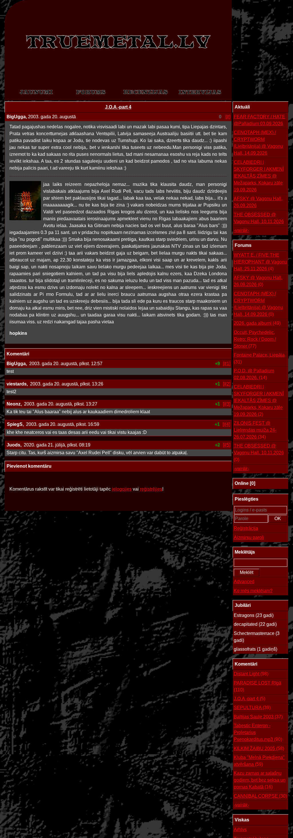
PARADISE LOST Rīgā (257, 686)
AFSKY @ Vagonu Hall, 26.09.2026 (258, 202)
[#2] (226, 383)
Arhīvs (240, 829)
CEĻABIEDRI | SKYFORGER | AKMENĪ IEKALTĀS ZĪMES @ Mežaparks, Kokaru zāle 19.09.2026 (259, 176)
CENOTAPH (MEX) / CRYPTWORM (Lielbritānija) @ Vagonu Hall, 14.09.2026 (258, 143)
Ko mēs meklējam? (253, 590)
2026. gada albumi (257, 323)
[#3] (226, 404)
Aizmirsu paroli (249, 537)
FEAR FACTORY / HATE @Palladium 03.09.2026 (259, 120)
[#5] (226, 444)
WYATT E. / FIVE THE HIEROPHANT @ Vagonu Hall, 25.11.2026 (260, 262)
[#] (227, 116)
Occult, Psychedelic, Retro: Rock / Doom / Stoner (255, 339)
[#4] (226, 424)
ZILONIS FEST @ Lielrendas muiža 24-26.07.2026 (255, 430)
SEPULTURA (252, 707)
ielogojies (122, 489)
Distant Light (251, 673)
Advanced (244, 581)
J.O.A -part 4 (118, 107)
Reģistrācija (246, 528)
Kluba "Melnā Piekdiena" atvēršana (259, 761)
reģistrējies (151, 489)
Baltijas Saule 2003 (258, 716)
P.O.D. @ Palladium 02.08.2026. (254, 374)
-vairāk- (241, 230)
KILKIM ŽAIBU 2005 (259, 748)
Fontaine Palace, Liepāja (259, 358)
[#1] (226, 363)
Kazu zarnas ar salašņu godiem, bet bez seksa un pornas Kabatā (260, 780)
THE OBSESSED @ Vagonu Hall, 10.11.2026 (259, 218)
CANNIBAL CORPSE (260, 796)
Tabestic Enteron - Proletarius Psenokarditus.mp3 (258, 732)
